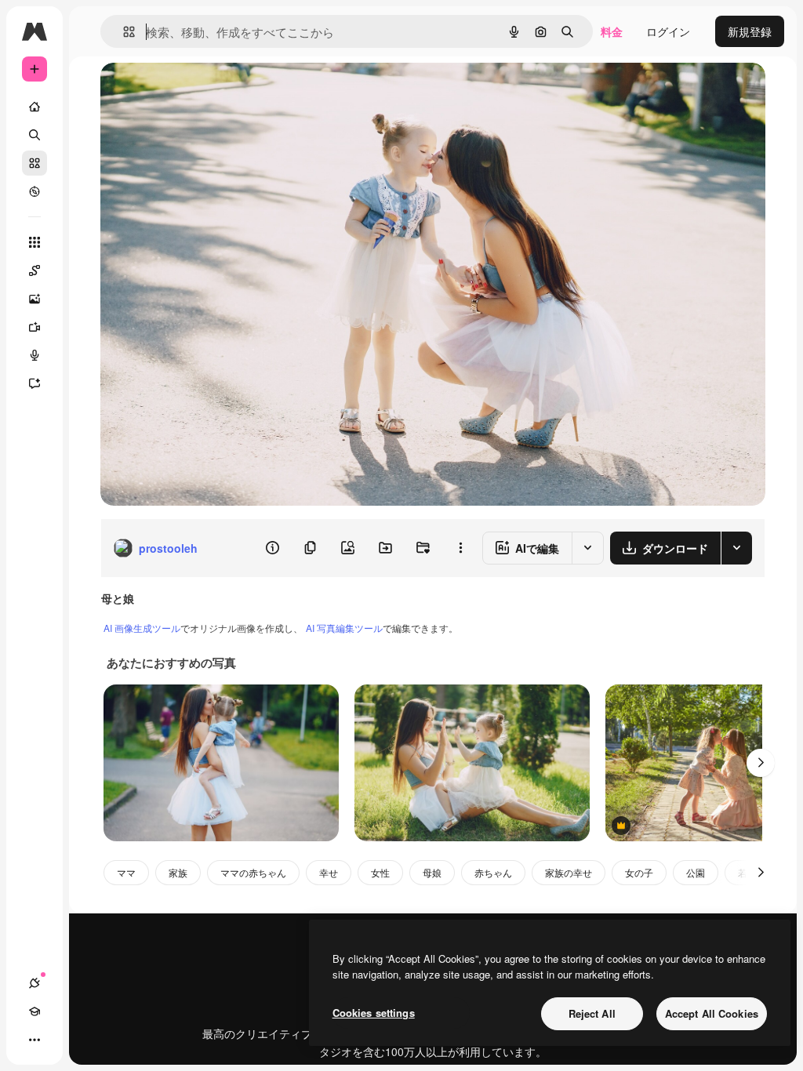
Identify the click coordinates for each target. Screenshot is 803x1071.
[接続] (34, 983)
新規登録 (750, 31)
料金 (612, 31)
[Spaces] (34, 270)
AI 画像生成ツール (142, 627)
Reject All (592, 1013)
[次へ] (761, 762)
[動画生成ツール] (34, 326)
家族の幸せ (568, 872)
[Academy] (34, 1011)
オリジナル (208, 92)
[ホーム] (34, 106)
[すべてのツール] (34, 242)
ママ (126, 872)
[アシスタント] (34, 383)
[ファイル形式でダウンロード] (736, 548)
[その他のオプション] (460, 548)
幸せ (328, 872)
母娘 (432, 872)
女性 (380, 872)
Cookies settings (373, 1012)
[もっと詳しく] (34, 191)
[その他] (34, 1039)
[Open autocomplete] (122, 32)
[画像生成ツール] (34, 298)
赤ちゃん (493, 872)
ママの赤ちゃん (253, 872)
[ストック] (34, 163)
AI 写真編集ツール (344, 627)
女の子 (639, 872)
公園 (695, 872)
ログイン (668, 31)
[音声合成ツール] (34, 355)
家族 (178, 872)
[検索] (34, 134)
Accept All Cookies (711, 1013)
